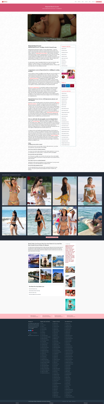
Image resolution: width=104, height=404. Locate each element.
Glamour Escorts (56, 344)
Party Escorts (56, 371)
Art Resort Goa (43, 353)
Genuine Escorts (56, 380)
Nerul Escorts (64, 106)
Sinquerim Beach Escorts (66, 129)
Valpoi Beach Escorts (69, 395)
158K (63, 85)
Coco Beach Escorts (65, 137)
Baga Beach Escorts (65, 97)
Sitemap (48, 401)
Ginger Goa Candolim (44, 371)
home (42, 323)
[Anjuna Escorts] (68, 74)
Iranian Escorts (64, 54)
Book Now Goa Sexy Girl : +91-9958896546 (52, 237)
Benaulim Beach (68, 368)
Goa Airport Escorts (69, 392)
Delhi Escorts (64, 118)
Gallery (86, 1)
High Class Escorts (65, 58)
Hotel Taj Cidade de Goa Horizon (35, 294)
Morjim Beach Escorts (65, 108)
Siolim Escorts (64, 104)
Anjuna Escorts (68, 329)
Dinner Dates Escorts (57, 368)
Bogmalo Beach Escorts (69, 389)
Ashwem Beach (68, 365)
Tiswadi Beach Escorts (65, 123)
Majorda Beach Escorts (65, 127)
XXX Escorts (56, 389)
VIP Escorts (63, 60)
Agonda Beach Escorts (65, 131)
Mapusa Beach (68, 377)
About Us (42, 326)
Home (75, 1)
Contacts (93, 1)
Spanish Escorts (64, 56)
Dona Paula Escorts (65, 110)
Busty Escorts (56, 335)
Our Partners (43, 332)
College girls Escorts (57, 359)
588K (68, 85)
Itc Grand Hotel (43, 341)
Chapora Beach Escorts (65, 112)
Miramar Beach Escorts (69, 359)
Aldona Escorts (68, 380)
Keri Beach (67, 386)
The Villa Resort (43, 356)
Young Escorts (56, 356)
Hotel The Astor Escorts (45, 347)
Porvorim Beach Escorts (65, 144)
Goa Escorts (44, 401)
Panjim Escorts (64, 93)
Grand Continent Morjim (45, 365)
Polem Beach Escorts (65, 133)
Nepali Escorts (56, 395)
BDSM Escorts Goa (69, 246)
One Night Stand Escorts (57, 383)
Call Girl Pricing (43, 329)
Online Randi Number (57, 347)
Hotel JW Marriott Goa (33, 288)
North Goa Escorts (65, 114)
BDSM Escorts (56, 338)
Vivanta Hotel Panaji (44, 335)
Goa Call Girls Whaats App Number (69, 254)
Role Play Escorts (64, 65)
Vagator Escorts (64, 102)
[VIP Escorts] (70, 292)
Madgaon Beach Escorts (66, 142)
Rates (90, 1)
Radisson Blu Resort (44, 338)
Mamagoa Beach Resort (45, 350)
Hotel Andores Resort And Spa (34, 290)
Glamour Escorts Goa (69, 245)
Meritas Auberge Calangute (45, 362)
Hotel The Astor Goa (32, 292)
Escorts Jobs (68, 260)
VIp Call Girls (56, 332)
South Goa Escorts (65, 116)
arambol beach (68, 344)
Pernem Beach (68, 383)
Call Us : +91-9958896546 (33, 332)
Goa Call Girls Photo (57, 350)
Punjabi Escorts (56, 386)
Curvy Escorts (56, 365)
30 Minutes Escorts (56, 374)
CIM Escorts (55, 362)
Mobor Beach (68, 371)
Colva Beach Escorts (65, 125)
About (83, 1)
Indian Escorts (64, 48)
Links (67, 401)
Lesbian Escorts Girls (57, 377)
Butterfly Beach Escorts (65, 135)
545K (72, 85)
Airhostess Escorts (65, 52)
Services (79, 1)
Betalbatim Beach (68, 374)
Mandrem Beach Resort (44, 359)
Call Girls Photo (56, 341)
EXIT (33, 328)
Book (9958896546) (99, 1)
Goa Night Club (56, 353)
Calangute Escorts (65, 95)
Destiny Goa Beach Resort (45, 368)
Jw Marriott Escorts (44, 344)
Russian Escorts (64, 50)
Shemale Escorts (56, 392)
